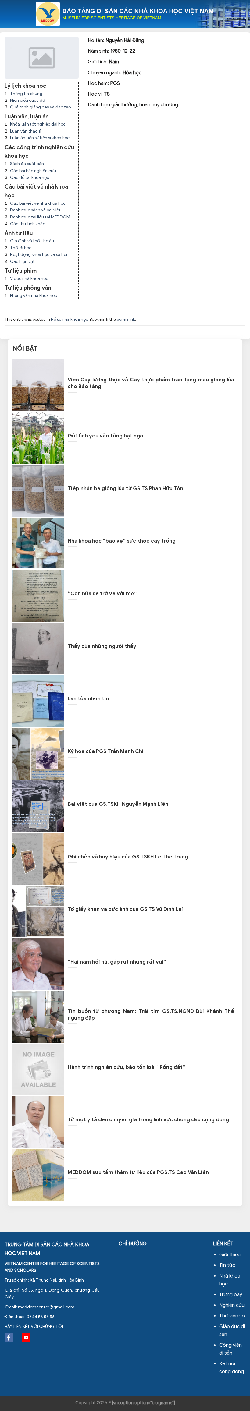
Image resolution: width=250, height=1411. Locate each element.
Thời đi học (20, 247)
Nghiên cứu (232, 1305)
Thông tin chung (26, 93)
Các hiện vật (22, 261)
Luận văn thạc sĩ (25, 131)
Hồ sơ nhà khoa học (69, 319)
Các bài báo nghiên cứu (33, 170)
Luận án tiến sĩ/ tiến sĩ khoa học (40, 137)
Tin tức (227, 1265)
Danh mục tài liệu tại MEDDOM (40, 217)
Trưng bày (230, 1295)
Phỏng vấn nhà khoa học (33, 295)
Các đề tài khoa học (29, 177)
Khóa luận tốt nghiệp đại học (38, 124)
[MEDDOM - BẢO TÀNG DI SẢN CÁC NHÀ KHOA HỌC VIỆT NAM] (125, 14)
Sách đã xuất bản (27, 163)
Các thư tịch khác (27, 223)
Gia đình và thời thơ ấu (32, 240)
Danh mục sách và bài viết (35, 210)
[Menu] (8, 13)
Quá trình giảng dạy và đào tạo (40, 107)
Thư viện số (232, 1316)
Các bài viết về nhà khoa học (38, 203)
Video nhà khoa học (29, 278)
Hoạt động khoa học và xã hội (38, 254)
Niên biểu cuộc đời (28, 100)
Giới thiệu (230, 1255)
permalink (126, 319)
